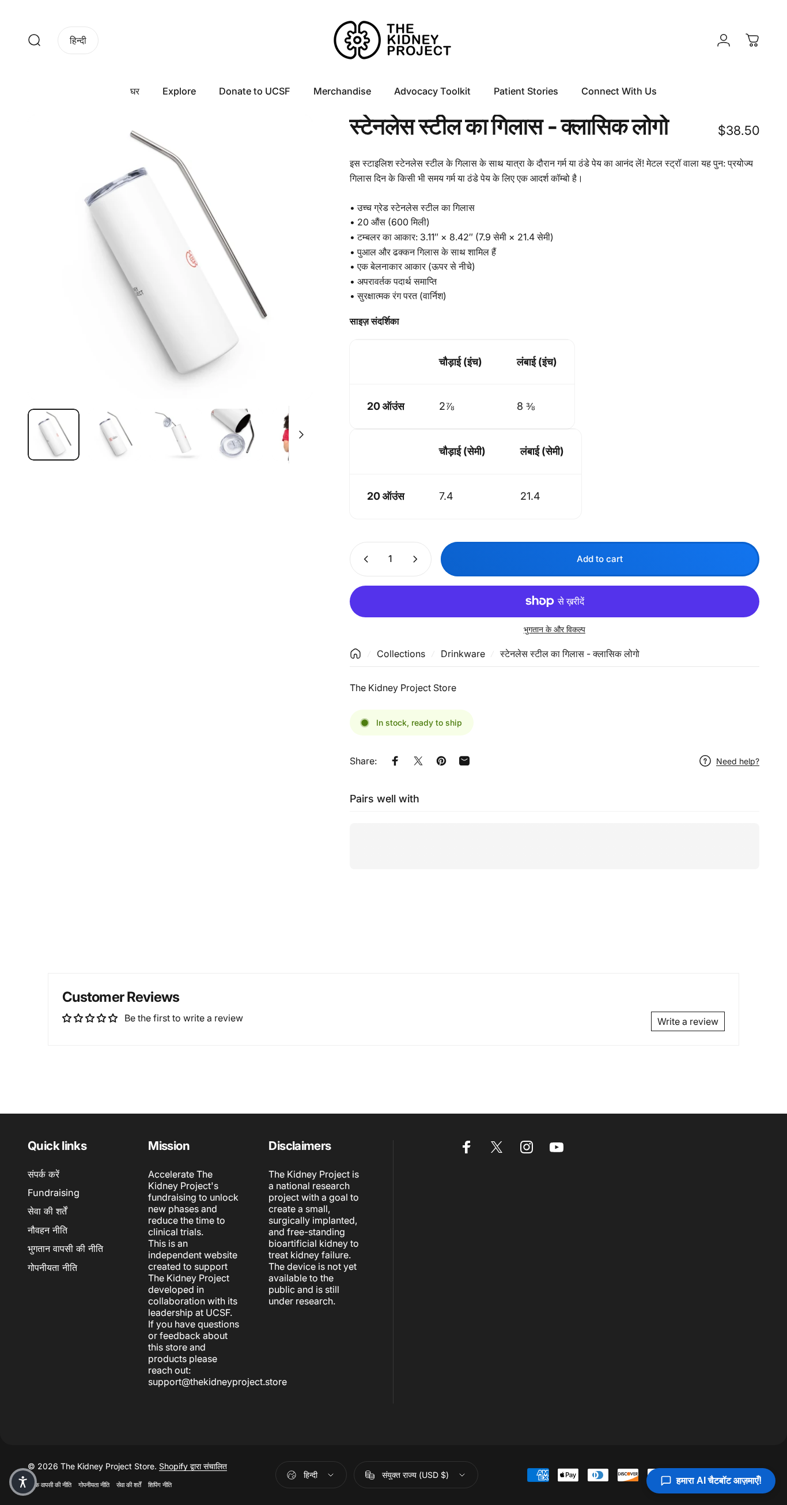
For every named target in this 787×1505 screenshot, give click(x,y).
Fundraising (54, 1192)
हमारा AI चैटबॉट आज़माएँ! (719, 1480)
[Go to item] (54, 435)
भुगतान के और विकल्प (554, 629)
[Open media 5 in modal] (170, 257)
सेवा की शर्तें (47, 1211)
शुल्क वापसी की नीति (49, 1485)
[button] (23, 1482)
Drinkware (463, 653)
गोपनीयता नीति (52, 1267)
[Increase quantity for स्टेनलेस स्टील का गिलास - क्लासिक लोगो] (417, 559)
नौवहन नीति (47, 1230)
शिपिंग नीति (160, 1485)
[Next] (282, 277)
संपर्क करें (43, 1174)
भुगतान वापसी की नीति (65, 1248)
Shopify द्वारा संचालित (193, 1466)
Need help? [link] (737, 761)
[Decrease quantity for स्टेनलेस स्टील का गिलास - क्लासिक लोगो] (363, 559)
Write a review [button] (687, 1021)
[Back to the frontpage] (355, 653)
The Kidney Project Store (403, 687)
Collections (401, 653)
